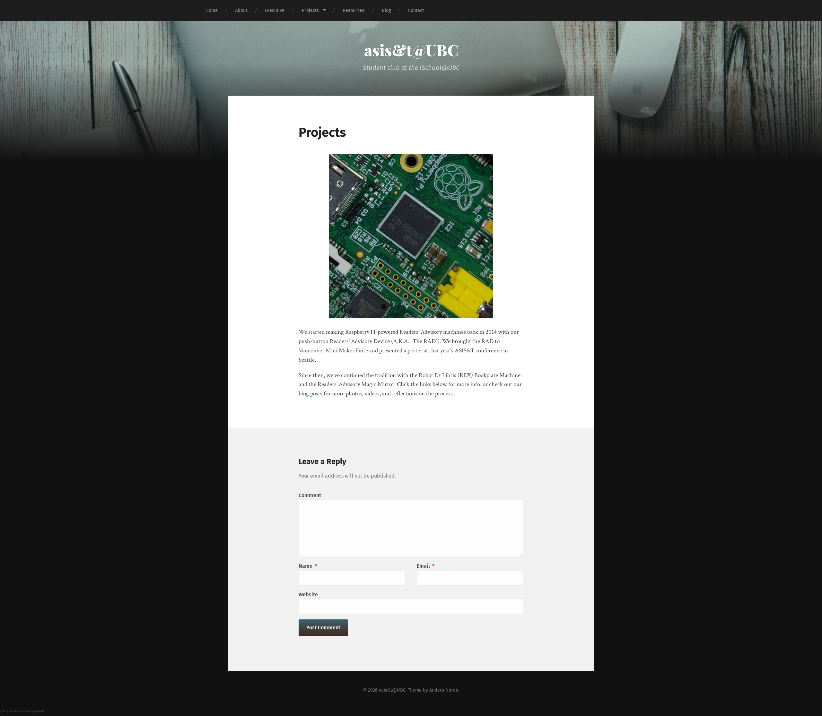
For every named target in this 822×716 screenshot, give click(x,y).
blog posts (310, 394)
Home (212, 10)
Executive (274, 10)
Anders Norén (443, 690)
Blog (386, 10)
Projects (310, 10)
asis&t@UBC (411, 49)
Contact (416, 10)
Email (425, 566)
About (241, 10)
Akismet (39, 711)
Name (308, 566)
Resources (353, 10)
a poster (413, 351)
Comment (310, 495)
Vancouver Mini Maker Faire (333, 351)
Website (308, 594)
